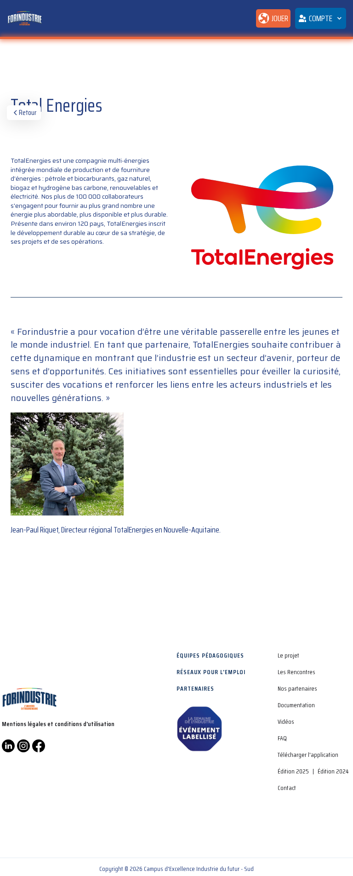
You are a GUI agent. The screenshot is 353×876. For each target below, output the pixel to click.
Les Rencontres (296, 672)
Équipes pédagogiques (210, 655)
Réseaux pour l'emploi (210, 672)
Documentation (296, 705)
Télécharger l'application (308, 754)
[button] (320, 18)
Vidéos (286, 721)
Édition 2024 (333, 771)
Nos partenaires (297, 688)
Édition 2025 (293, 771)
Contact (287, 787)
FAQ (282, 738)
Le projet (288, 655)
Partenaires (195, 688)
